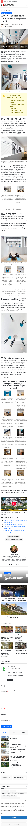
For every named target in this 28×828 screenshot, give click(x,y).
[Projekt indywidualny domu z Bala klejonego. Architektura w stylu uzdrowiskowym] (5, 764)
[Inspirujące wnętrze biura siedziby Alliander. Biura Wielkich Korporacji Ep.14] (7, 645)
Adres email (4, 714)
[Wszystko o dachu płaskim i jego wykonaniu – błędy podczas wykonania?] (5, 758)
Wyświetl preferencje (14, 824)
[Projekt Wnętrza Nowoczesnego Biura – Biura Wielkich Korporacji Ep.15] (21, 629)
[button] (26, 801)
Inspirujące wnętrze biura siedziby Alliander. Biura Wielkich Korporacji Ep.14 (7, 652)
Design (14, 793)
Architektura (8, 10)
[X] (13, 564)
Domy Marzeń (13, 795)
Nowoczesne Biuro (14, 536)
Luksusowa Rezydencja (6, 797)
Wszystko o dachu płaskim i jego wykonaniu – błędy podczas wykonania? (18, 758)
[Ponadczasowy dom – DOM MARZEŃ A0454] (5, 738)
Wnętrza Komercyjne (6, 13)
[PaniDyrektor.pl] (8, 5)
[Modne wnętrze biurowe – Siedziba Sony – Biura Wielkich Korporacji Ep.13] (21, 645)
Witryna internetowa (5, 720)
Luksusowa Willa (16, 797)
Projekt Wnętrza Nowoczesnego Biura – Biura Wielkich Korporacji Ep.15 (20, 636)
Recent (4, 732)
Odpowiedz (10, 679)
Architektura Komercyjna (6, 793)
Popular (13, 732)
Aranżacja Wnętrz (5, 791)
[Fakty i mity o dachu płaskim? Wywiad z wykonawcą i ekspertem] (5, 751)
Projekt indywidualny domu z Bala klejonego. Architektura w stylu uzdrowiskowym (17, 764)
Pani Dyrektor (5, 24)
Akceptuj (14, 817)
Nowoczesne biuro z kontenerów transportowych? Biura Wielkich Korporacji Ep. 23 (13, 579)
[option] (14, 575)
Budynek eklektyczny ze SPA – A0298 (12, 524)
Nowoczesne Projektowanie (14, 539)
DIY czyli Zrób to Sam (22, 793)
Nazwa (3, 708)
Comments (22, 732)
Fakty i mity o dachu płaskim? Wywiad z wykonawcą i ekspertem (17, 751)
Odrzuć (14, 821)
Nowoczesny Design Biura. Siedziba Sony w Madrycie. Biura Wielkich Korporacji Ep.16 (7, 636)
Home (3, 10)
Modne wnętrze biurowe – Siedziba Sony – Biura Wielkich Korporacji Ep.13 (21, 652)
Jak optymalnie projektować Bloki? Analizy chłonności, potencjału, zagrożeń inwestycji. (18, 744)
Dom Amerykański (5, 795)
